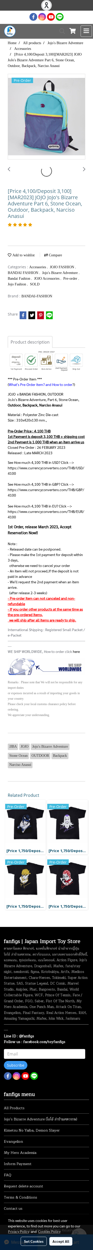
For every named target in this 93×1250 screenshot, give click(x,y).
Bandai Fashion (19, 278)
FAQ (7, 1175)
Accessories (38, 267)
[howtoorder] (46, 666)
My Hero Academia (20, 1153)
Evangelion (13, 1142)
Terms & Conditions (20, 1197)
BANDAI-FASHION (36, 296)
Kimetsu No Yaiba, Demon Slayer (32, 1130)
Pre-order (70, 278)
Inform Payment (18, 1164)
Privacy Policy (18, 1231)
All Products (14, 1108)
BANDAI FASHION (23, 273)
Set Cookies (33, 1241)
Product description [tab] (30, 342)
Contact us (13, 1209)
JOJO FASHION (62, 267)
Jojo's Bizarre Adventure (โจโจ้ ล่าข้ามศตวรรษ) (40, 1119)
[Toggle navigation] (86, 31)
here (76, 651)
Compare (55, 255)
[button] (60, 31)
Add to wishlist (23, 255)
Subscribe (15, 1065)
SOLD (35, 284)
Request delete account (23, 1186)
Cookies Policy (49, 1231)
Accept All (60, 1241)
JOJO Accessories (47, 278)
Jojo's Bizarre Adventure (60, 273)
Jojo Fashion (17, 284)
